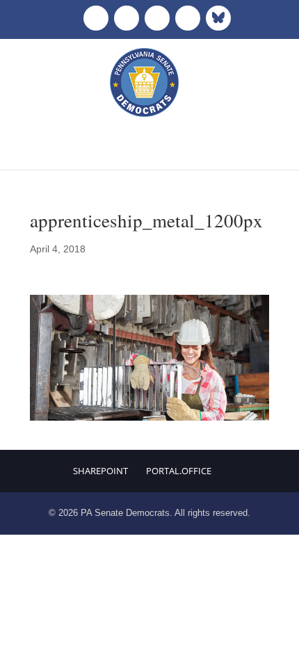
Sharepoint (100, 470)
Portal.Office (178, 470)
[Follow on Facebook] (95, 18)
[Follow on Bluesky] (218, 18)
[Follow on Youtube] (187, 18)
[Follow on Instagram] (157, 18)
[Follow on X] (126, 18)
